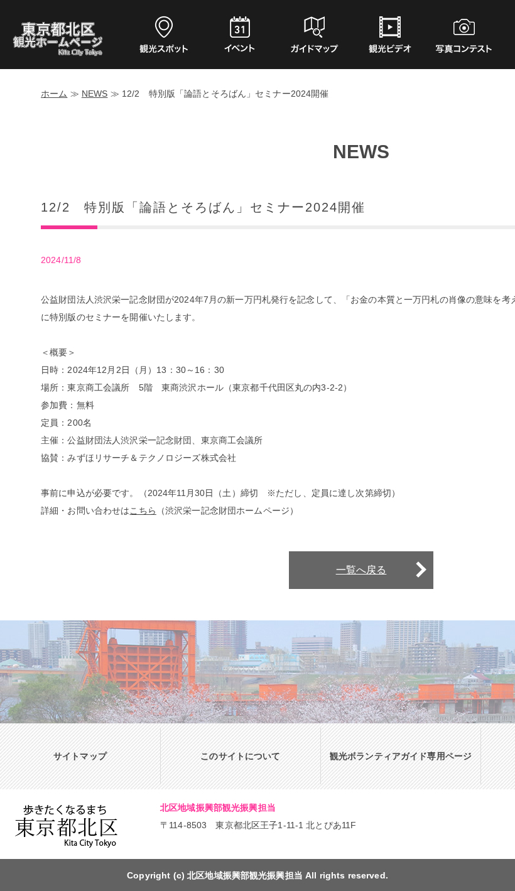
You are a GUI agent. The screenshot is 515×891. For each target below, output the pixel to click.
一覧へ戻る (361, 569)
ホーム (54, 94)
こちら (142, 510)
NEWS (95, 94)
